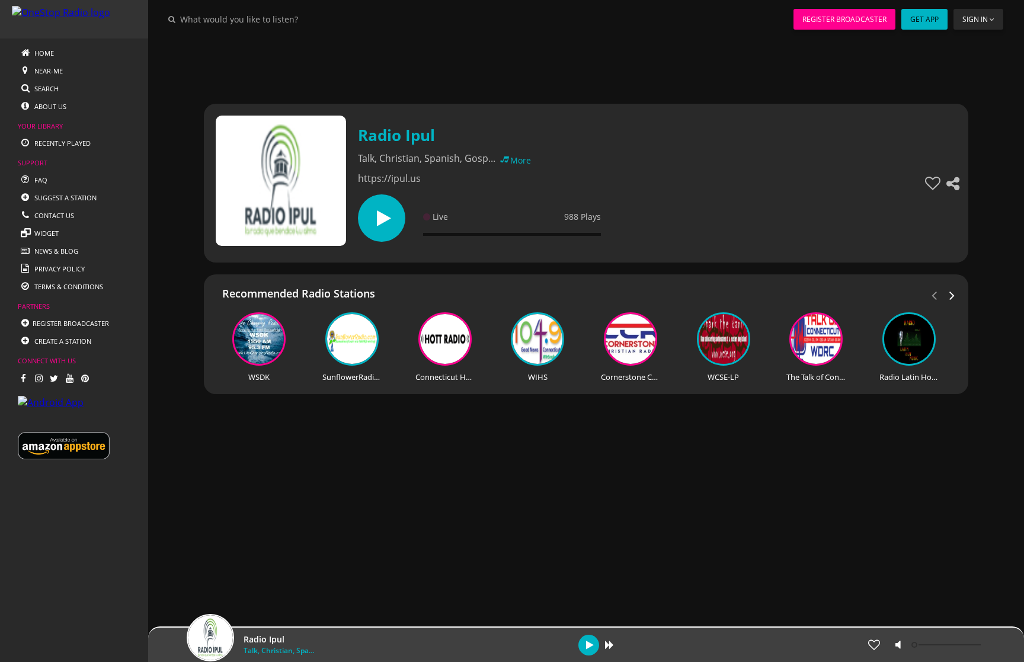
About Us (49, 106)
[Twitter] (53, 378)
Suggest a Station (65, 197)
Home (43, 53)
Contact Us (53, 215)
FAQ (40, 179)
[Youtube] (69, 378)
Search (46, 88)
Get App (924, 19)
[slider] (947, 645)
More (520, 160)
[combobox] (275, 19)
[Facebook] (23, 378)
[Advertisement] (553, 65)
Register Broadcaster (844, 19)
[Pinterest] (84, 378)
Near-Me (48, 70)
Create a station (62, 341)
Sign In (975, 19)
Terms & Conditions (68, 286)
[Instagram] (38, 378)
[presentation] (952, 294)
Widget (46, 233)
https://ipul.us (389, 178)
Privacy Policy (59, 268)
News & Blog (55, 251)
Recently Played (62, 143)
